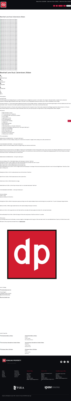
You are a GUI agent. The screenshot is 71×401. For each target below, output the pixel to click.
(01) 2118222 (59, 377)
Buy (56, 5)
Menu (69, 121)
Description (3, 96)
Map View (2, 294)
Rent (64, 5)
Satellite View (7, 297)
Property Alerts (17, 374)
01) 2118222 (45, 378)
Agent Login (29, 395)
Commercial (16, 372)
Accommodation (4, 136)
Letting (3, 373)
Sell (54, 5)
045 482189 (30, 378)
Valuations (69, 5)
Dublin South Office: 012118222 (65, 1)
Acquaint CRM (13, 395)
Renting (3, 375)
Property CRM (22, 395)
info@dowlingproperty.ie (6, 289)
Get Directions (7, 294)
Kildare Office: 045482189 (41, 1)
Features (3, 110)
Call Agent (4, 292)
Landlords (60, 5)
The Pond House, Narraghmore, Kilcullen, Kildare (34, 342)
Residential (16, 370)
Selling (3, 372)
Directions (3, 218)
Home (3, 370)
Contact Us (16, 375)
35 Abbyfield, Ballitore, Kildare (31, 335)
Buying (3, 374)
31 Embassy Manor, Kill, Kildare (31, 349)
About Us (16, 376)
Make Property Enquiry (6, 293)
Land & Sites (16, 373)
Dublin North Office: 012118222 (53, 1)
